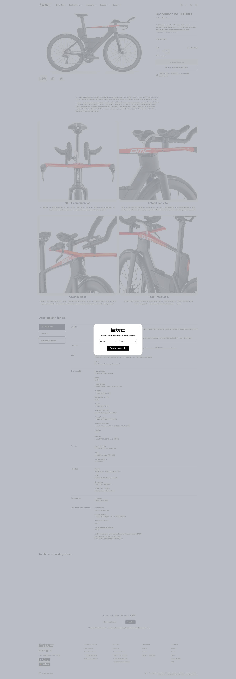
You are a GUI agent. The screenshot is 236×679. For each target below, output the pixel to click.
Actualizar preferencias (118, 348)
